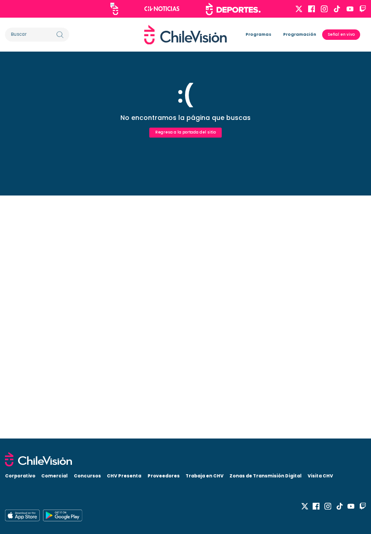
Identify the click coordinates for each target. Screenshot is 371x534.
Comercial (54, 476)
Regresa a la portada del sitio (185, 132)
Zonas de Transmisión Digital (265, 476)
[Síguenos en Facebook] (311, 8)
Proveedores (163, 476)
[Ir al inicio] (185, 35)
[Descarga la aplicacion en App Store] (62, 515)
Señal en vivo (341, 34)
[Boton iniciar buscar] (60, 34)
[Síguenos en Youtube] (350, 8)
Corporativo (20, 476)
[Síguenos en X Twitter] (298, 8)
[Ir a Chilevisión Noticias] (162, 8)
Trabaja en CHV (205, 476)
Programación (299, 34)
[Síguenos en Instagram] (324, 8)
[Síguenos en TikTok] (336, 8)
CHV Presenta (124, 476)
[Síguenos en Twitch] (362, 8)
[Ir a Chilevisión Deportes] (233, 9)
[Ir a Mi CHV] (114, 9)
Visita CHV (320, 476)
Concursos (87, 476)
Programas (258, 34)
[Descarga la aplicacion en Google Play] (22, 515)
